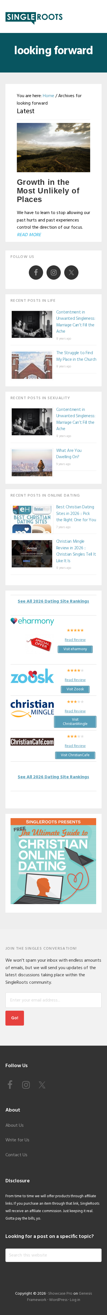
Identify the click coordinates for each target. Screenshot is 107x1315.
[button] (98, 16)
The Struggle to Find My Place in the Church (76, 356)
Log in (75, 1300)
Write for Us (17, 1140)
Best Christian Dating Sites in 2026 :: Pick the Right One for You (76, 514)
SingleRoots (33, 16)
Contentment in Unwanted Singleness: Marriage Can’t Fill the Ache (75, 322)
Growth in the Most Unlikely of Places (48, 191)
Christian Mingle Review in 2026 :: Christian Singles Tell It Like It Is (76, 551)
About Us (14, 1125)
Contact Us (16, 1155)
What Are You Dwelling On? (69, 454)
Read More (29, 235)
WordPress (58, 1300)
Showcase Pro (60, 1293)
